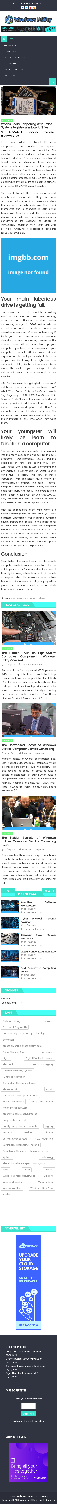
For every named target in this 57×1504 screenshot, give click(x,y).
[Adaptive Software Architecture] (10, 906)
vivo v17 (49, 1169)
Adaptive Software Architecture (23, 1351)
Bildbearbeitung (11, 1021)
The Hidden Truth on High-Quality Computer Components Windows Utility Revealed (29, 656)
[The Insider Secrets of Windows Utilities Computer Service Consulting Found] (29, 813)
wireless (7, 1194)
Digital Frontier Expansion (39, 1058)
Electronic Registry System (17, 1070)
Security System (13, 69)
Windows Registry (12, 1182)
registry (16, 597)
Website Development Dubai (19, 1175)
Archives (5, 998)
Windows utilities (12, 1188)
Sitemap (44, 1496)
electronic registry (43, 1064)
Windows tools (45, 1182)
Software (10, 75)
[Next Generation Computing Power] (10, 972)
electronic (8, 1064)
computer (8, 1039)
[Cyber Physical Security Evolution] (10, 923)
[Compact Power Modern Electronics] (10, 939)
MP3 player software (42, 1101)
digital (6, 1058)
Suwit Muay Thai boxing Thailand (21, 1144)
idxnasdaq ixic (10, 1089)
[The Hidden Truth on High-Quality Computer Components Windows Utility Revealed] (29, 628)
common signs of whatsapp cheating (24, 1033)
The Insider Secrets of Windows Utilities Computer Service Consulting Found (29, 841)
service (28, 1132)
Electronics (11, 63)
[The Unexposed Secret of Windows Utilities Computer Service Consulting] (29, 720)
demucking (47, 1052)
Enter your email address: (28, 1410)
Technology (11, 45)
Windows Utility (35, 1421)
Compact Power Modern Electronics (26, 1366)
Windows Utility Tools (41, 1188)
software (48, 1132)
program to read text (14, 1120)
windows (40, 597)
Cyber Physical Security (16, 1052)
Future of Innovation (14, 1076)
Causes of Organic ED (15, 1027)
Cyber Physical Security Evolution (24, 1358)
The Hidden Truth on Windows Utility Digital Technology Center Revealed (10, 891)
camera (48, 1021)
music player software (15, 1107)
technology (47, 1157)
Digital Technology (16, 57)
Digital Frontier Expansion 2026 (38, 951)
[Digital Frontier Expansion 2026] (10, 956)
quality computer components (20, 1126)
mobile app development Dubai (20, 1095)
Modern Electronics (13, 1101)
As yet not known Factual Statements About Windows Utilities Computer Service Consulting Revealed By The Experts (50, 891)
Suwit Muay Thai (44, 1138)
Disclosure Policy (29, 1496)
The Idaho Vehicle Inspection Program (24, 1163)
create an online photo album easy (22, 1045)
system (25, 597)
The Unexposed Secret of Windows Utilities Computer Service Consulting (29, 747)
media (49, 1089)
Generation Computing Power (19, 1083)
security (7, 1132)
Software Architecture (15, 1138)
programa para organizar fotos (20, 1114)
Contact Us (14, 1496)
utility (27, 1169)
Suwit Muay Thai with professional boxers (25, 1151)
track (32, 597)
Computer (10, 51)
